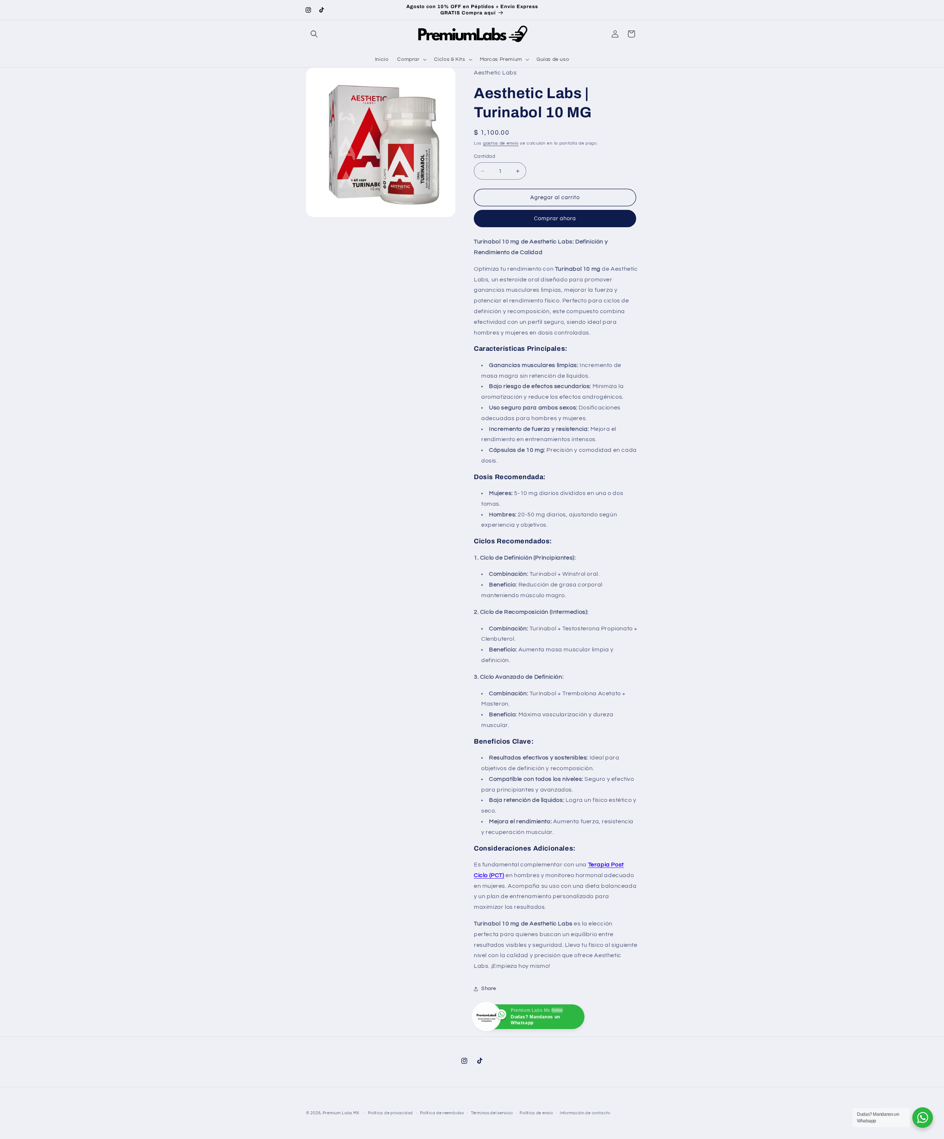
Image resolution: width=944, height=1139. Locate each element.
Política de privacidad (390, 1113)
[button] (314, 34)
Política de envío (536, 1113)
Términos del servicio (492, 1113)
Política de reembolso (442, 1113)
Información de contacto (585, 1113)
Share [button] (488, 988)
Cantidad (484, 156)
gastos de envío (501, 143)
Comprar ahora (555, 218)
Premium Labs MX (341, 1113)
